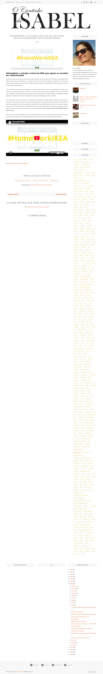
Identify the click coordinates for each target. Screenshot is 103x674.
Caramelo (76, 225)
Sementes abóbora (87, 511)
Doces (91, 271)
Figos (93, 300)
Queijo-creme (85, 466)
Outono (89, 404)
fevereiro (73, 642)
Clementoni (76, 241)
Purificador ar (77, 463)
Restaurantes (77, 474)
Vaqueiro (88, 548)
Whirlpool (87, 551)
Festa (83, 300)
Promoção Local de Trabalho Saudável (82, 458)
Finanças (81, 303)
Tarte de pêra (83, 113)
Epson (75, 284)
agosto (73, 595)
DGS (78, 263)
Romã (82, 476)
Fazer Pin (56, 180)
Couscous (76, 252)
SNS (74, 521)
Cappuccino (86, 223)
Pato (75, 414)
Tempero (75, 537)
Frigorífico (81, 308)
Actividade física (77, 162)
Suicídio (85, 527)
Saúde (32, 2)
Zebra (83, 553)
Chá (74, 233)
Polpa (82, 428)
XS (79, 553)
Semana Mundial (77, 511)
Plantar (75, 425)
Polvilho (83, 430)
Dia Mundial (84, 265)
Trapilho (92, 540)
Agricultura (76, 164)
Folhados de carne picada (77, 631)
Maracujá (76, 369)
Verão (93, 548)
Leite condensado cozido (79, 350)
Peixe (84, 414)
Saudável (76, 487)
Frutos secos (90, 311)
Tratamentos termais (78, 543)
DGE (74, 263)
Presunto (87, 444)
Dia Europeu (76, 265)
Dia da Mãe (87, 263)
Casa (94, 228)
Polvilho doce (91, 430)
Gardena (92, 313)
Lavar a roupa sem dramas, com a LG (80, 616)
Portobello (76, 436)
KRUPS (92, 342)
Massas (89, 377)
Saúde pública (84, 490)
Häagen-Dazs (81, 321)
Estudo (87, 292)
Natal (87, 396)
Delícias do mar (90, 260)
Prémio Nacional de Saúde (79, 441)
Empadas (92, 279)
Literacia (85, 353)
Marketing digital (84, 369)
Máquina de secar (78, 366)
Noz (92, 401)
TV (91, 545)
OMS (80, 404)
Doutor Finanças (86, 273)
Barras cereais (77, 199)
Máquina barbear (78, 364)
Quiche (91, 466)
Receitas (18, 2)
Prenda (89, 441)
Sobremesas (80, 521)
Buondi (92, 215)
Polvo (75, 433)
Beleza (80, 204)
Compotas (92, 244)
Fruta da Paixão (81, 311)
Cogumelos (87, 241)
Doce (93, 268)
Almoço (87, 172)
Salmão (75, 482)
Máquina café (87, 364)
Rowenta (93, 476)
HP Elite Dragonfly (81, 329)
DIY (23, 2)
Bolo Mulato (83, 88)
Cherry (82, 236)
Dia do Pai (94, 263)
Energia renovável (84, 281)
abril (72, 605)
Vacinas (82, 548)
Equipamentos (81, 284)
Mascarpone (76, 374)
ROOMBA (87, 476)
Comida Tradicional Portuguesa (81, 244)
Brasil (81, 212)
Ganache (86, 313)
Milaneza (76, 385)
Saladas (82, 479)
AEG (92, 162)
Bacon (75, 196)
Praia (78, 438)
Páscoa (91, 409)
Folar (90, 303)
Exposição (82, 295)
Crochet (92, 255)
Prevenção (76, 446)
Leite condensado (89, 348)
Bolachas (88, 209)
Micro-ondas (88, 382)
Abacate (79, 159)
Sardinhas (91, 484)
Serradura (90, 516)
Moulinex (83, 390)
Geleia (85, 316)
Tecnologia (90, 532)
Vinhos (75, 551)
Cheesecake (76, 236)
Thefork (93, 537)
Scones (90, 490)
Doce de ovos (76, 271)
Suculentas (76, 524)
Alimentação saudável (79, 172)
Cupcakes (76, 260)
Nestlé (81, 401)
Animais (75, 183)
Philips (80, 420)
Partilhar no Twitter (42, 180)
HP (74, 329)
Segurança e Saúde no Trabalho (81, 495)
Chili (92, 236)
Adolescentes (86, 162)
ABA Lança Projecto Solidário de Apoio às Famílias (83, 614)
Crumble (82, 257)
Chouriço (82, 239)
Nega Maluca (77, 398)
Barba (93, 196)
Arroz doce (81, 188)
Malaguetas (82, 358)
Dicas (90, 265)
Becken (75, 204)
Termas (81, 537)
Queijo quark (77, 466)
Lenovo (88, 350)
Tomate (81, 540)
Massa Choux (84, 374)
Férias (91, 297)
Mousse (88, 390)
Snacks (93, 519)
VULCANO (81, 551)
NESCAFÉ (88, 398)
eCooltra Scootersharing (85, 276)
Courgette (87, 249)
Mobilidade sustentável (79, 388)
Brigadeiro (87, 212)
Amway (82, 178)
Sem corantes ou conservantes (80, 503)
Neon (83, 398)
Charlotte (93, 233)
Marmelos (83, 372)
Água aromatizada (85, 164)
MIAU (82, 382)
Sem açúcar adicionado (79, 500)
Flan (86, 303)
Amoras (93, 175)
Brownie (80, 215)
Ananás (88, 180)
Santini (81, 484)
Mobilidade (93, 385)
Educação (76, 279)
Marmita (90, 372)
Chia (87, 236)
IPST (83, 337)
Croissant (76, 257)
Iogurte (75, 337)
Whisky (93, 551)
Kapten (82, 342)
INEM (75, 332)
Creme (75, 255)
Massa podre (83, 377)
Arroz (75, 188)
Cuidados (92, 257)
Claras (93, 239)
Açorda (90, 159)
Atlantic (86, 191)
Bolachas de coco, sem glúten (78, 621)
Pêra (75, 417)
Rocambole (76, 476)
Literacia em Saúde (78, 356)
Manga (89, 358)
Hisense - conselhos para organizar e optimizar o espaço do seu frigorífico (88, 99)
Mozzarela (76, 393)
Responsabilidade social (85, 471)
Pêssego (75, 420)
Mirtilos (87, 385)
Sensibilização (83, 516)
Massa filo (76, 377)
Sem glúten (85, 506)
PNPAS (89, 425)
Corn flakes (76, 247)
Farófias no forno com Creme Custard (80, 637)
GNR (80, 319)
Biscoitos (76, 207)
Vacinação (76, 548)
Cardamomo (89, 225)
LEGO (86, 345)
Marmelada (76, 372)
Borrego (76, 212)
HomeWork (32, 185)
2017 (71, 652)
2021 (71, 581)
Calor (88, 217)
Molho (87, 388)
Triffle (86, 543)
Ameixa (81, 175)
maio (72, 602)
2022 (71, 579)
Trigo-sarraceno (77, 545)
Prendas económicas (78, 444)
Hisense (91, 324)
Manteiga (76, 361)
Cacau (75, 217)
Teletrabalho (48, 185)
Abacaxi (85, 159)
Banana (88, 196)
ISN (93, 337)
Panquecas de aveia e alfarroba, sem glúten (82, 628)
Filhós (75, 303)
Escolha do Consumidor (85, 287)
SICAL (80, 519)
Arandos (91, 186)
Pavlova (79, 414)
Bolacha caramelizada (79, 209)
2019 (71, 647)
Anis (80, 183)
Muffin (90, 393)
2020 (71, 583)
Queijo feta (90, 463)
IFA (88, 329)
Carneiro (89, 228)
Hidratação (76, 324)
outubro (73, 590)
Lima (75, 353)
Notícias (38, 2)
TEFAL (75, 535)
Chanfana (80, 233)
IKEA (37, 185)
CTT (87, 257)
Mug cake (76, 396)
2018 (71, 649)
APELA (82, 186)
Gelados (80, 316)
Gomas (84, 319)
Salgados (88, 479)
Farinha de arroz (77, 297)
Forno (81, 305)
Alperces (93, 172)
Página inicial (10, 2)
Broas (75, 215)
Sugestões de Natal (78, 527)
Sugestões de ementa (85, 524)
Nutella (75, 404)
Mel (90, 380)
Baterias (91, 199)
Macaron (76, 358)
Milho (81, 385)
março (73, 640)
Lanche (75, 345)
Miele (94, 382)
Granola (90, 319)
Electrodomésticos (84, 279)
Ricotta (83, 474)
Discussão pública (83, 268)
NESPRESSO (76, 401)
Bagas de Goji (81, 196)
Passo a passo (88, 412)
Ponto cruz (80, 433)
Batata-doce (85, 199)
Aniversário (86, 183)
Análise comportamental (79, 180)
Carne (75, 228)
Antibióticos (76, 186)
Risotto (88, 474)
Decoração (82, 260)
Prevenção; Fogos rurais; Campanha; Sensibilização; (82, 452)
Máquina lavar (87, 366)
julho (72, 598)
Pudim (82, 460)
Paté (94, 412)
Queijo (84, 463)
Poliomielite (76, 428)
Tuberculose (86, 545)
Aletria (81, 167)
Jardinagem (76, 342)
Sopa (93, 521)
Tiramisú (76, 540)
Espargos (76, 292)
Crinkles (87, 255)
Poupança (90, 436)
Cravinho (89, 252)
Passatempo (81, 412)
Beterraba (86, 204)
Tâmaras (75, 532)
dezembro (73, 586)
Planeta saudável (88, 422)
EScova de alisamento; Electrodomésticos (83, 289)
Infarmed (80, 332)
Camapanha (76, 220)
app (86, 186)
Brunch (86, 215)
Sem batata (88, 500)
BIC (91, 204)
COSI (89, 247)
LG (92, 350)
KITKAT (88, 342)
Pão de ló (86, 409)
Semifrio (75, 516)
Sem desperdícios (77, 506)
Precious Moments (86, 438)
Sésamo (75, 519)
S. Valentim (76, 479)
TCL (84, 532)
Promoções (76, 460)
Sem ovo (75, 508)
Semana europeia (83, 508)
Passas (75, 412)
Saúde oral (76, 490)
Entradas (92, 281)
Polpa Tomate (76, 430)
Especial (81, 292)
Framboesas (87, 305)
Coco (82, 241)
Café (84, 217)
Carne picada (81, 228)
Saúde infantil (88, 487)
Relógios (75, 471)
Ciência (88, 239)
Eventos (92, 292)
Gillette (75, 319)
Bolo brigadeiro (75, 619)
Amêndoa (87, 175)
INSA (92, 332)
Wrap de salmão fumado (77, 612)
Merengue (76, 382)
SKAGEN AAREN (86, 519)
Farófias (85, 297)
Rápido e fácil (77, 468)
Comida (94, 241)
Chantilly (86, 233)
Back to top (92, 672)
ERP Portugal (90, 284)
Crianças (81, 255)
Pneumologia (82, 425)
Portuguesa (83, 436)
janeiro (73, 645)
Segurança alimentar (78, 492)
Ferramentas (77, 300)
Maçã (90, 356)
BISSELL (81, 207)
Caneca (75, 223)
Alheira (75, 170)
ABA (74, 159)
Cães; (80, 217)
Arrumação (88, 188)
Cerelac (87, 231)
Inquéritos (86, 332)
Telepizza (80, 535)
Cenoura (81, 231)
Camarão (83, 220)
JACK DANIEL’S (76, 340)
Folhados (76, 305)
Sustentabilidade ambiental (85, 529)
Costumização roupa (78, 249)
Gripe (75, 321)
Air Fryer (76, 167)
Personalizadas (90, 417)
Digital (75, 268)
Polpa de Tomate (89, 428)
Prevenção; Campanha (79, 449)
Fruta (75, 311)
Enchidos (76, 281)
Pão (81, 409)
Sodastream (87, 521)
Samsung (90, 482)
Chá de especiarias (76, 626)
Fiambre (88, 300)
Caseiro (75, 231)
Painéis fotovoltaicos (78, 406)
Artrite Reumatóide (78, 191)
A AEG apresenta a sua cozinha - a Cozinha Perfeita (84, 623)
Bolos (93, 209)
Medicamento (84, 380)
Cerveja (92, 231)
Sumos (75, 529)
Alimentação (82, 170)
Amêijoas (76, 175)
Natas (92, 396)
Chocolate (76, 239)
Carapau (82, 225)
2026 (71, 569)
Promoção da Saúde (78, 455)
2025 (71, 571)
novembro (74, 588)
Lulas (85, 356)
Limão (79, 353)
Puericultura (89, 460)
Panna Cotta (87, 406)
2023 (71, 576)
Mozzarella (83, 393)
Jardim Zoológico (90, 340)
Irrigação (89, 337)
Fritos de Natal (89, 308)
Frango (75, 308)
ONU (84, 404)
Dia (82, 263)
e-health (75, 276)
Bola (86, 207)
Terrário (87, 537)
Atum (91, 191)
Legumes (91, 345)
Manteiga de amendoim (85, 361)
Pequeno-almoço (91, 414)
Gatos (75, 316)
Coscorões (83, 247)
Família (88, 295)
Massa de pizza (92, 374)
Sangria (75, 484)
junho (72, 600)
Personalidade (81, 417)
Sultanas (91, 527)
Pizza (81, 422)
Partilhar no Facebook (23, 180)
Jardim (28, 2)
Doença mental (77, 273)
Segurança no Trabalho (79, 498)
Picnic (85, 420)
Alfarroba (87, 167)
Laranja (81, 345)
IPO (80, 337)
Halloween (88, 321)
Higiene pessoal (84, 324)
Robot (94, 474)
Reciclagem (90, 468)
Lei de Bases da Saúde (78, 348)
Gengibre (91, 316)
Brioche (93, 212)
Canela (80, 223)
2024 (71, 574)
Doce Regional (84, 271)
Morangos (76, 390)
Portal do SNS (88, 433)
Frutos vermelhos (78, 313)
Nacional (82, 396)
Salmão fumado (82, 482)
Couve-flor (82, 252)
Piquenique (91, 420)
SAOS (86, 484)
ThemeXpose (19, 671)
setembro (73, 593)
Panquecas (76, 409)
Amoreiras (76, 178)
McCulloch (76, 380)
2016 (71, 654)
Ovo (94, 404)
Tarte (81, 532)
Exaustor (76, 295)
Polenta (94, 425)
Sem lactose (93, 506)
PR (44, 185)
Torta (86, 540)
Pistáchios (76, 422)
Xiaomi (75, 553)
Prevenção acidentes (85, 446)
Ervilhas (76, 287)
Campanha (89, 220)
